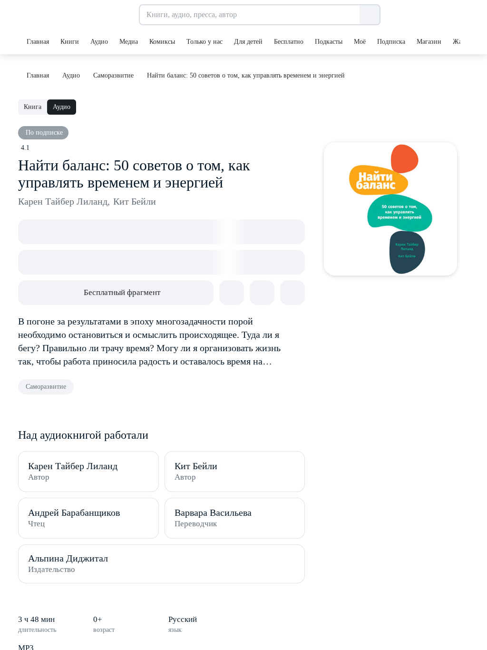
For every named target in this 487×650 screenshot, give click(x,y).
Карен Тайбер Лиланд (64, 201)
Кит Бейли (134, 201)
